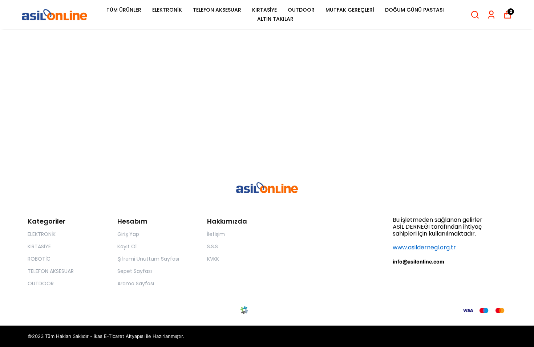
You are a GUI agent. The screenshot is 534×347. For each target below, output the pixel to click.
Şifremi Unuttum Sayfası (148, 258)
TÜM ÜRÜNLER (123, 9)
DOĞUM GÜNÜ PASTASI (414, 9)
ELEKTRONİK (167, 9)
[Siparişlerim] (491, 14)
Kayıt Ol (127, 246)
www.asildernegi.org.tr (424, 247)
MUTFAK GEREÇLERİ (349, 9)
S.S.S (212, 246)
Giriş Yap (128, 234)
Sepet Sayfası (134, 271)
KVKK (213, 258)
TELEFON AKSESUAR (217, 9)
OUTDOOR (301, 9)
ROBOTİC (39, 258)
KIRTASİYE (264, 9)
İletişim (216, 234)
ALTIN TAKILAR (275, 19)
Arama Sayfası (135, 283)
